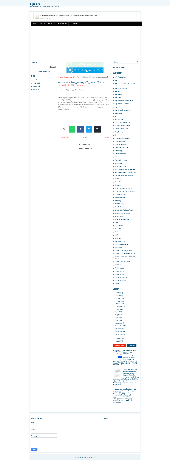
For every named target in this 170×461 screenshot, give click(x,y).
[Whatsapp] (72, 129)
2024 (117, 301)
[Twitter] (89, 129)
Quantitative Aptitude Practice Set (126, 210)
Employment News (121, 144)
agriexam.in (91, 457)
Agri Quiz (118, 97)
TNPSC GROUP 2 (120, 274)
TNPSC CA (118, 265)
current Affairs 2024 (121, 129)
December (118, 334)
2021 (117, 293)
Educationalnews (120, 141)
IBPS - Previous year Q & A (123, 188)
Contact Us (51, 23)
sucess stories (120, 241)
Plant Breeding (119, 204)
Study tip (118, 238)
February (118, 306)
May (116, 315)
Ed (115, 135)
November (118, 331)
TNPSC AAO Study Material (124, 251)
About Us (42, 23)
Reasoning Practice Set (122, 213)
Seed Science (119, 216)
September (119, 326)
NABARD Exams (120, 197)
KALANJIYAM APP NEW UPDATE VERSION (129, 352)
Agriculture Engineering (122, 110)
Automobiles (119, 119)
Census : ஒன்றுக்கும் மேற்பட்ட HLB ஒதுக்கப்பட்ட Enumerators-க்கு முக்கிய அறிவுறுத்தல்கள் (124, 391)
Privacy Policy (62, 23)
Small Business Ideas (122, 219)
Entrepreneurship (120, 154)
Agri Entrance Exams (121, 88)
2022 (117, 296)
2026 (117, 341)
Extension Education (121, 157)
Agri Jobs (118, 91)
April (116, 312)
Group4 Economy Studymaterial (125, 172)
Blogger (48, 71)
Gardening (118, 163)
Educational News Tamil (72, 77)
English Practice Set (121, 147)
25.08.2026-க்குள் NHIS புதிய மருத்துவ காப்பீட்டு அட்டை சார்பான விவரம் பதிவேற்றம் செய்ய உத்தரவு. (68, 15)
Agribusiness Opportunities (124, 101)
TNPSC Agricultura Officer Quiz (125, 254)
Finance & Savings (121, 160)
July (116, 320)
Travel (117, 283)
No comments (78, 85)
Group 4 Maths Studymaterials (125, 169)
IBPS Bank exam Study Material (125, 191)
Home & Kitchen (120, 182)
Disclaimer (73, 23)
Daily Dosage (119, 132)
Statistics (118, 232)
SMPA (117, 222)
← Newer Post (64, 138)
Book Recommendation (123, 122)
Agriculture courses (121, 107)
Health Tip (118, 179)
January (117, 303)
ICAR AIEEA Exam (120, 194)
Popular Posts (119, 346)
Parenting (118, 201)
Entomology (119, 151)
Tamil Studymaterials (121, 244)
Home (35, 23)
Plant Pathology (120, 207)
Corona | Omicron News (122, 126)
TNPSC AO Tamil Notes (122, 262)
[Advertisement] (85, 43)
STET (116, 235)
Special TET (118, 229)
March (117, 309)
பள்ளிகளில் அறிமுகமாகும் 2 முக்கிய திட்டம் (81, 82)
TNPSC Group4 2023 (121, 277)
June (116, 317)
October (118, 329)
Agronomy (118, 113)
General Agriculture (121, 166)
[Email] (97, 129)
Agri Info (35, 4)
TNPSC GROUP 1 (120, 271)
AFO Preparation (120, 77)
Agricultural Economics (122, 104)
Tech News (118, 247)
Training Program (120, 280)
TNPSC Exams (119, 268)
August (117, 323)
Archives (132, 346)
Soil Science (119, 226)
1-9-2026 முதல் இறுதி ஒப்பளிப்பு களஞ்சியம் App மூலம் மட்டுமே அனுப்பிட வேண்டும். (130, 372)
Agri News (118, 94)
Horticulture (118, 185)
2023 (117, 298)
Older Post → (106, 138)
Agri (116, 80)
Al (115, 116)
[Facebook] (80, 129)
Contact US (36, 83)
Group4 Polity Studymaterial (124, 176)
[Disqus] (85, 234)
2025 (117, 338)
